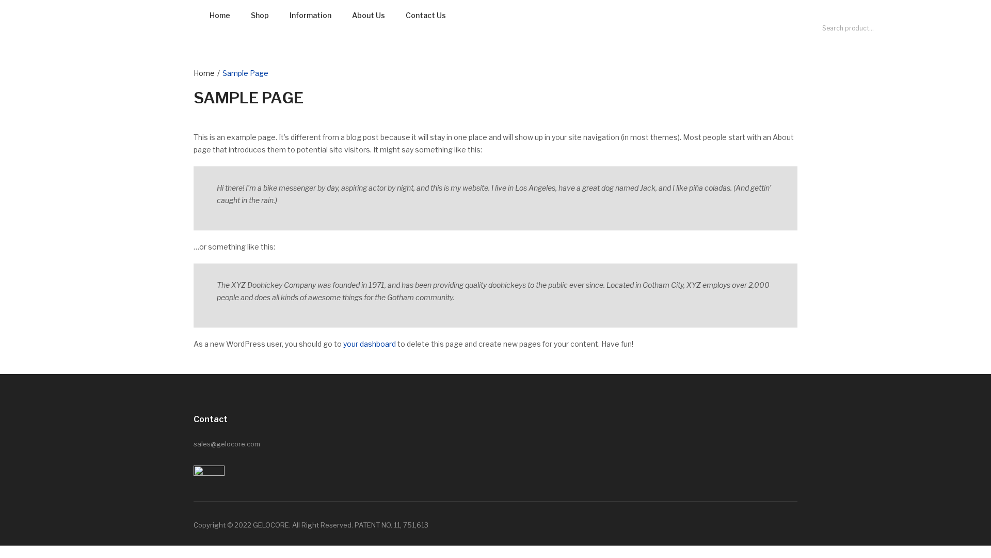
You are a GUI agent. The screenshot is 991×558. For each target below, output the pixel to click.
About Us (368, 15)
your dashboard (369, 343)
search (923, 28)
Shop (260, 15)
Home (220, 15)
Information (310, 15)
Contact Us (426, 15)
